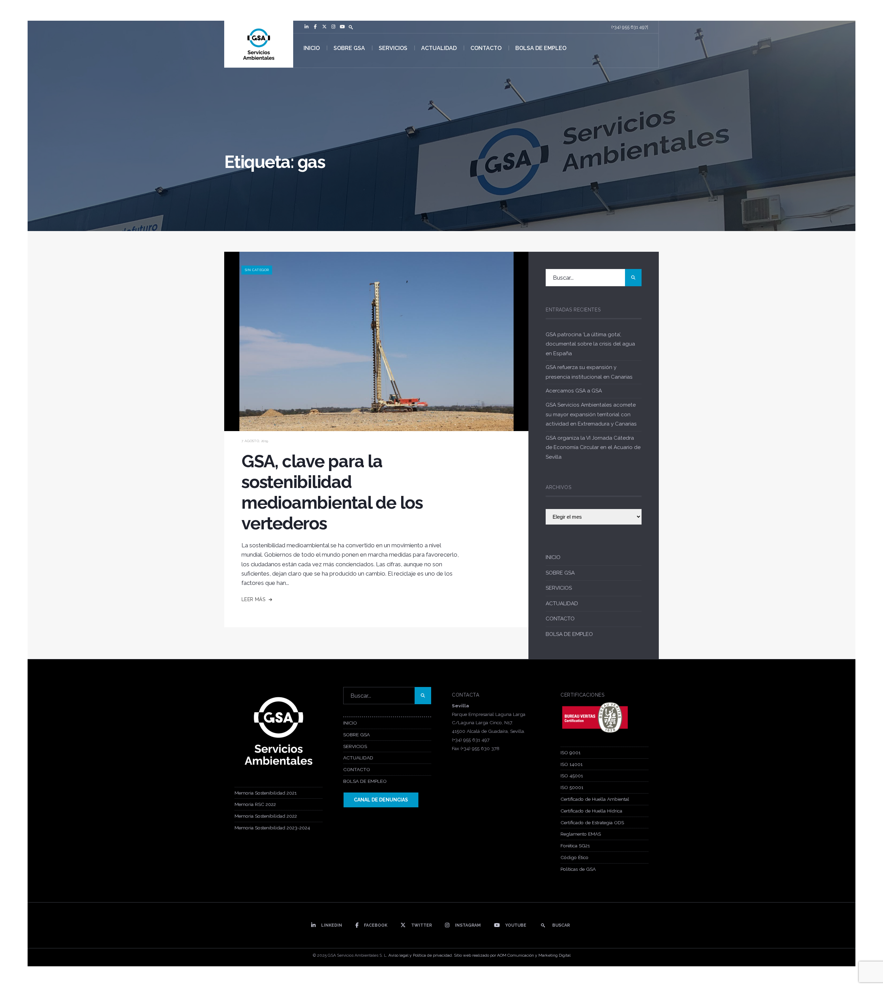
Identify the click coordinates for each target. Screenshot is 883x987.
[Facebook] (315, 26)
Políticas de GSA (578, 869)
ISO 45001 (571, 775)
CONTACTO (486, 48)
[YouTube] (342, 26)
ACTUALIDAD (439, 48)
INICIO (312, 48)
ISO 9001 (570, 752)
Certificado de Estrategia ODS (592, 822)
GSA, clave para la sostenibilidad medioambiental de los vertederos (332, 492)
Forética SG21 (575, 845)
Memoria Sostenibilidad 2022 (266, 816)
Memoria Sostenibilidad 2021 (266, 793)
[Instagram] (333, 26)
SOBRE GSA (349, 48)
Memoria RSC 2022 (255, 804)
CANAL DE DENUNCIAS (381, 799)
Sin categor (257, 270)
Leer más (254, 599)
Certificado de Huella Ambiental (594, 799)
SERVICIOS (393, 48)
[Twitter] (324, 26)
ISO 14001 (571, 764)
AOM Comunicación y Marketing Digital (534, 955)
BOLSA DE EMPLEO (540, 48)
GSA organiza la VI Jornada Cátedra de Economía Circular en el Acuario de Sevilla (593, 447)
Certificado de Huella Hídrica (591, 811)
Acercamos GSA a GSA (574, 391)
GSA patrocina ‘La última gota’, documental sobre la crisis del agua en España (590, 344)
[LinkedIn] (306, 26)
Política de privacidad (432, 955)
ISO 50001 (571, 787)
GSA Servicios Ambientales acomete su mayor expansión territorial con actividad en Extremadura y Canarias (591, 414)
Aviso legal (398, 955)
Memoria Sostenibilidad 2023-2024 (272, 827)
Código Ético (574, 857)
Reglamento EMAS (580, 834)
